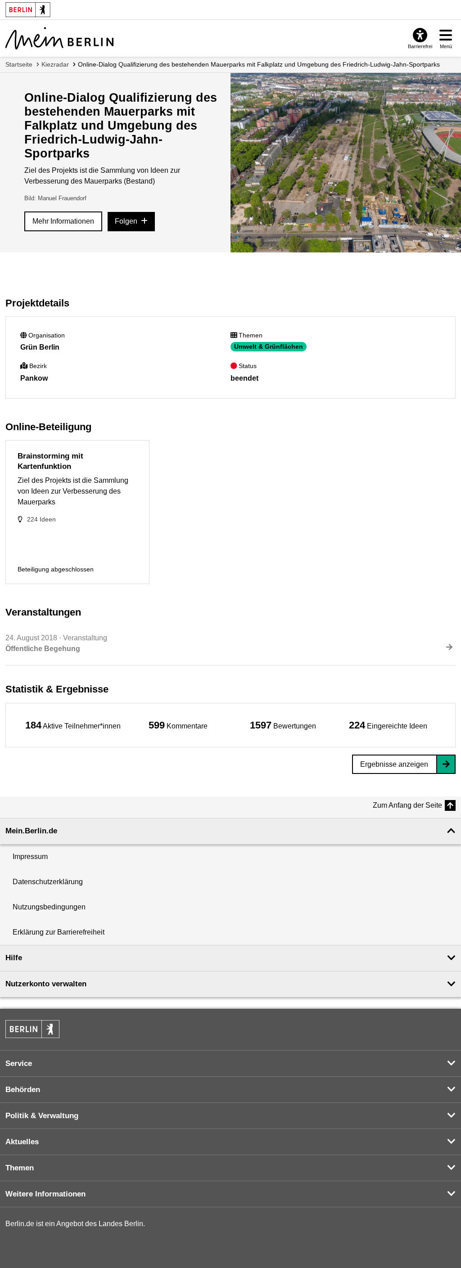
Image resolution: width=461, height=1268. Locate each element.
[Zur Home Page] (59, 38)
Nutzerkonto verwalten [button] (45, 984)
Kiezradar (55, 64)
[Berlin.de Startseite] (32, 1029)
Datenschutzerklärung (48, 882)
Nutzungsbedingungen (49, 907)
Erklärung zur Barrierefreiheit (58, 932)
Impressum (30, 856)
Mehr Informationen (63, 221)
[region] (73, 725)
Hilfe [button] (13, 957)
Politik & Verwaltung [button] (41, 1115)
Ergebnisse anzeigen (394, 764)
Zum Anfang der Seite (407, 805)
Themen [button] (19, 1168)
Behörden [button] (22, 1089)
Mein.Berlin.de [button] (31, 831)
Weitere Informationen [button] (45, 1194)
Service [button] (18, 1063)
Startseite (18, 64)
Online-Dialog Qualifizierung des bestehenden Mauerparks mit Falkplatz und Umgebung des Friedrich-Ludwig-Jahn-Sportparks (259, 64)
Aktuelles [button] (22, 1142)
